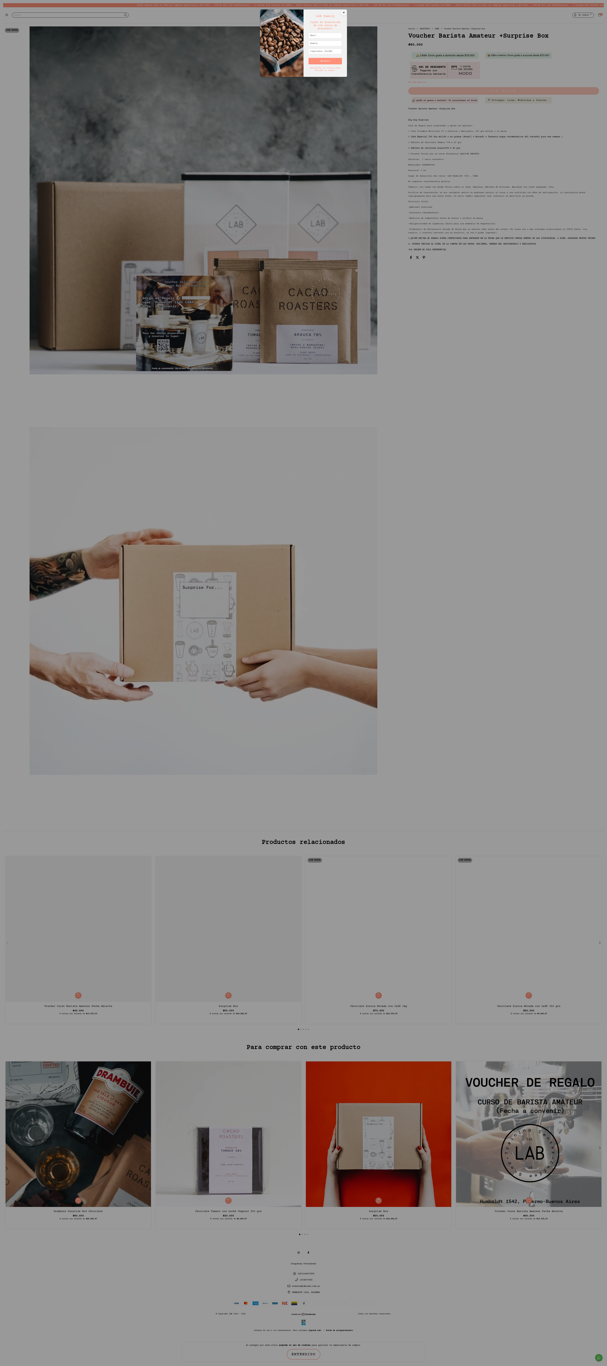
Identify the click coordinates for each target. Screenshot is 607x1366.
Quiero (325, 61)
